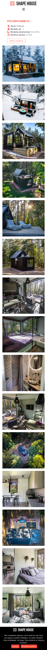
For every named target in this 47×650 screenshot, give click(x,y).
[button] (23, 9)
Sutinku (15, 646)
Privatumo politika (29, 646)
